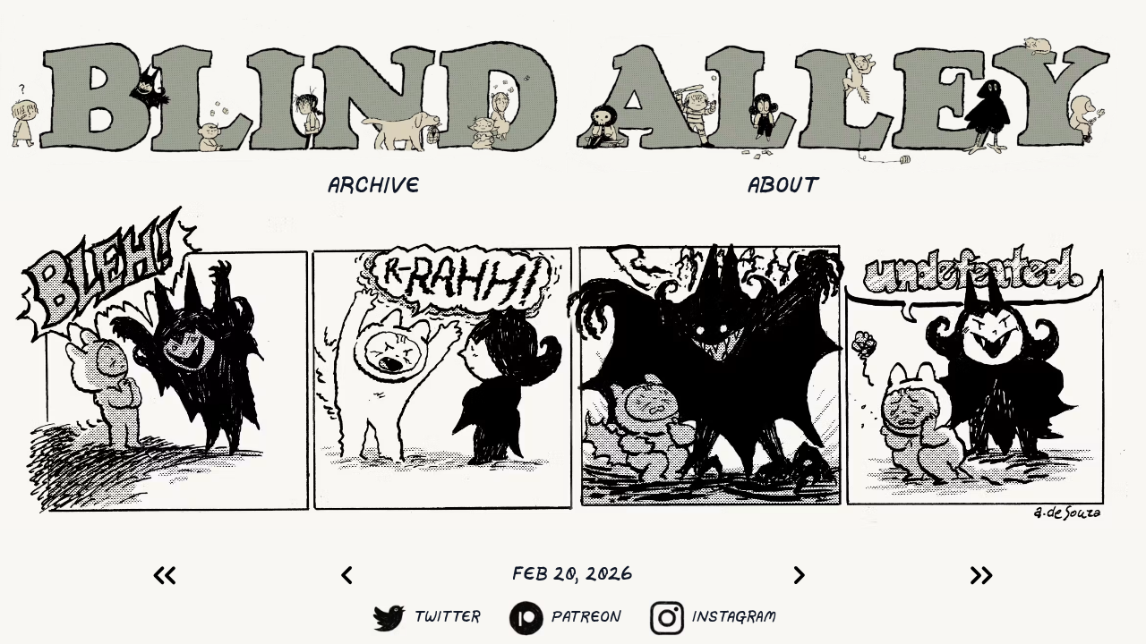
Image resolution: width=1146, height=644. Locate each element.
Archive (374, 186)
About (783, 186)
